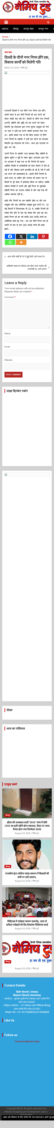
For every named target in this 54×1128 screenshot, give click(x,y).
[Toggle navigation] (6, 22)
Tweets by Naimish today (27, 1041)
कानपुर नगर (43, 28)
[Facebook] (10, 236)
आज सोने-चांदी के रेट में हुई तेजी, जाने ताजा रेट (26, 256)
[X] (21, 236)
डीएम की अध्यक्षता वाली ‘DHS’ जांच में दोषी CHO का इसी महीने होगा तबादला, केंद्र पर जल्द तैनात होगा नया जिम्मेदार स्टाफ (27, 826)
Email (7, 346)
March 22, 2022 (11, 67)
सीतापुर (16, 28)
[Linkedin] (32, 236)
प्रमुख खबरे (10, 784)
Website (8, 360)
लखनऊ (5, 28)
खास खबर (8, 52)
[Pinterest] (43, 236)
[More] (21, 242)
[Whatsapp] (10, 242)
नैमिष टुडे (24, 67)
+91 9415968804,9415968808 (33, 1012)
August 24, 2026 (22, 833)
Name (7, 333)
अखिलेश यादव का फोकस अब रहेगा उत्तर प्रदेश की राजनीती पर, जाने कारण (26, 267)
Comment (10, 297)
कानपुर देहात (29, 28)
